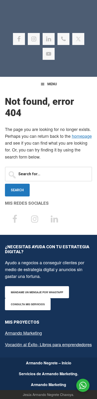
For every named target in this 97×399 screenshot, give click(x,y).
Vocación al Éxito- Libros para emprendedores (48, 344)
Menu (52, 84)
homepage (82, 136)
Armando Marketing (23, 333)
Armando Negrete (48, 23)
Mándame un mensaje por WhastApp (37, 292)
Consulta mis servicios (28, 304)
